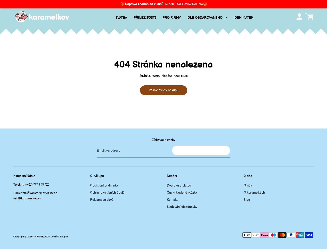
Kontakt (172, 200)
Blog (247, 200)
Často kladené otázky (182, 193)
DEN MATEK (243, 18)
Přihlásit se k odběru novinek (201, 150)
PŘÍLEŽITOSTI (145, 18)
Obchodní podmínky (104, 185)
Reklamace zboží (102, 200)
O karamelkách (254, 193)
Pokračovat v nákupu (163, 90)
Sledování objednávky (182, 207)
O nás (248, 185)
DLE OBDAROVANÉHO (205, 18)
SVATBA (121, 18)
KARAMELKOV (41, 236)
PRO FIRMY (172, 18)
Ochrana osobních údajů (107, 193)
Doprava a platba (179, 185)
